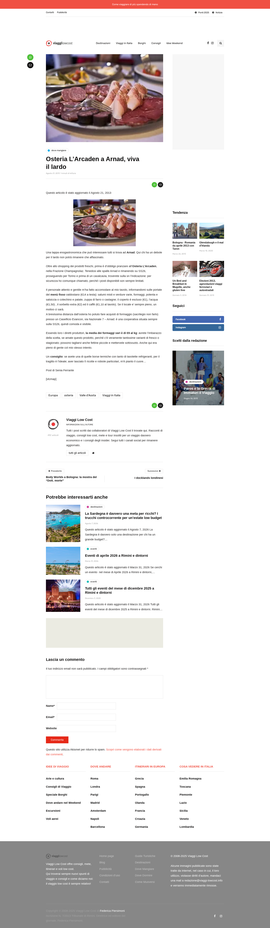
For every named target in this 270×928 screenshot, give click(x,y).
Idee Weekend (174, 43)
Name (50, 705)
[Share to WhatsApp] (154, 184)
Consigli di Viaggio (58, 786)
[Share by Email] (160, 184)
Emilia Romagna (190, 778)
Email (50, 717)
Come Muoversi (145, 882)
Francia (140, 810)
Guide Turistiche (145, 856)
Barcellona (97, 826)
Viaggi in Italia (124, 43)
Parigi (94, 794)
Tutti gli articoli (77, 452)
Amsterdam (98, 810)
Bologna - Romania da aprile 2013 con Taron (183, 245)
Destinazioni (103, 43)
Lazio (183, 802)
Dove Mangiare (144, 869)
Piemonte (186, 794)
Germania (141, 826)
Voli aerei (52, 818)
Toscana (185, 786)
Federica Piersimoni (112, 910)
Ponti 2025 (203, 12)
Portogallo (142, 794)
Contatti (50, 12)
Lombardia (187, 826)
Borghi (142, 43)
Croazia (140, 818)
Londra (95, 786)
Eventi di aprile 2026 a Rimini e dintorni (116, 556)
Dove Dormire (143, 875)
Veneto (184, 818)
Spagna (140, 786)
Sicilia (184, 810)
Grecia (139, 778)
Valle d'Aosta (88, 395)
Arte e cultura (55, 778)
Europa (53, 395)
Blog (102, 862)
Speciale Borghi (56, 794)
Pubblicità (62, 12)
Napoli (94, 818)
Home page (106, 856)
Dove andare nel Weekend (63, 802)
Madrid (95, 802)
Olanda (140, 802)
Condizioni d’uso (109, 875)
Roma (94, 778)
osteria (68, 395)
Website (51, 728)
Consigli (156, 43)
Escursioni (53, 810)
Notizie (219, 12)
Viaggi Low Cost (79, 420)
